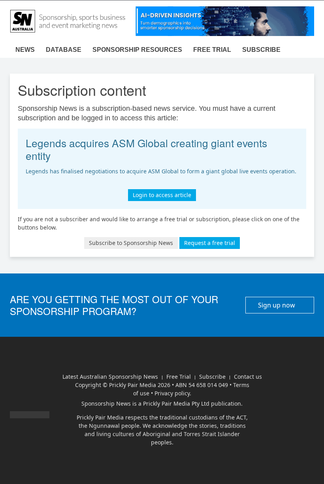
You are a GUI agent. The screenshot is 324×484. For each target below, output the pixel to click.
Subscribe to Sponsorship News (131, 243)
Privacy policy (172, 393)
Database (63, 49)
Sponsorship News (106, 403)
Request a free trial (209, 243)
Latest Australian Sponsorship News (110, 376)
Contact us (248, 376)
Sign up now (277, 305)
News (25, 49)
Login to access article (162, 195)
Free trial (212, 49)
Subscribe (261, 49)
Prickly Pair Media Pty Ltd (176, 403)
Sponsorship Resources (137, 49)
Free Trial (178, 376)
